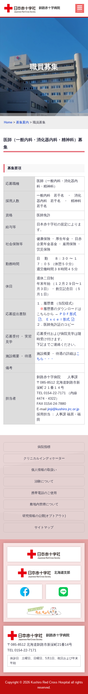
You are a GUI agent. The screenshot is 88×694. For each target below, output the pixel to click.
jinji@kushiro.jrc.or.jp (63, 409)
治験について (44, 481)
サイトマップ (44, 527)
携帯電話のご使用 (44, 493)
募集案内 (22, 122)
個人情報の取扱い (44, 470)
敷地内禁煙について (44, 504)
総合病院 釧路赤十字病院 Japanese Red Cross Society (35, 8)
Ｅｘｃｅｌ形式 (58, 319)
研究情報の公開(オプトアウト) (44, 516)
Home (8, 122)
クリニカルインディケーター (44, 458)
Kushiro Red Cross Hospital (50, 682)
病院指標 (44, 447)
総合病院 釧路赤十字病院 (41, 636)
